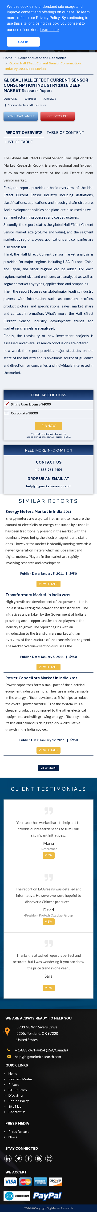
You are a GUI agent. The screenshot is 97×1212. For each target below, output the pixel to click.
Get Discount (58, 116)
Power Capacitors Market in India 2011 (41, 678)
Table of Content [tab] (65, 132)
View (48, 855)
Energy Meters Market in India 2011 (38, 511)
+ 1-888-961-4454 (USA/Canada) (41, 1050)
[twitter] (18, 1158)
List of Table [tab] (19, 142)
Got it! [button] (23, 42)
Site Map (14, 1106)
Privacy (13, 1084)
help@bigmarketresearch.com (48, 486)
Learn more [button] (49, 30)
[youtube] (49, 1158)
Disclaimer (16, 1095)
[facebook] (28, 1158)
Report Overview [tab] (23, 132)
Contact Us (16, 1112)
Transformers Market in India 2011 (37, 595)
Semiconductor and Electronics (42, 58)
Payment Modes (20, 1079)
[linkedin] (8, 1158)
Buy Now (49, 426)
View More (48, 768)
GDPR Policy (17, 1090)
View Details (48, 584)
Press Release (18, 1131)
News (12, 1137)
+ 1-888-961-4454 (48, 470)
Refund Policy (18, 1101)
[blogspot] (38, 1158)
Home (8, 58)
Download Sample (21, 116)
